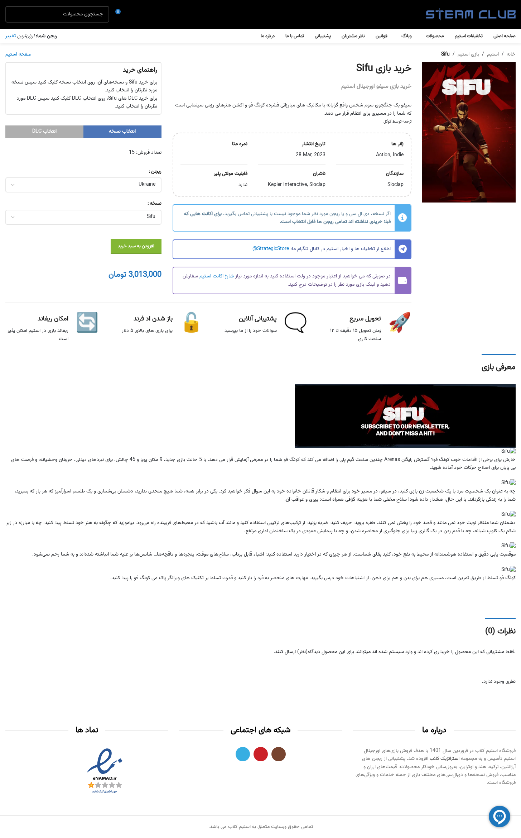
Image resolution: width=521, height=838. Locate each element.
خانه (511, 54)
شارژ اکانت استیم (216, 276)
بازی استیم (468, 54)
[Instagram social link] (278, 754)
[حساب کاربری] (147, 14)
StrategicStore (273, 249)
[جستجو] (13, 14)
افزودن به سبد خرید (136, 246)
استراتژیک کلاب (444, 759)
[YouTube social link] (261, 754)
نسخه (155, 204)
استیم (493, 54)
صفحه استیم (18, 54)
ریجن (156, 172)
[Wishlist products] (134, 14)
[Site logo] (471, 15)
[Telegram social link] (243, 754)
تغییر (10, 36)
